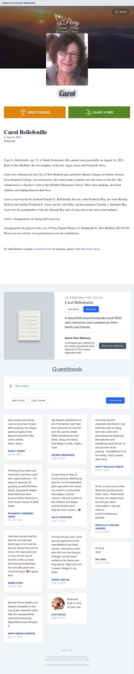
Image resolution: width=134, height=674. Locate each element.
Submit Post (115, 400)
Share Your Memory (112, 345)
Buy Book (91, 309)
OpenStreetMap (70, 664)
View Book (73, 309)
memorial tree (43, 249)
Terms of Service (76, 659)
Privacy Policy (58, 659)
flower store (92, 249)
